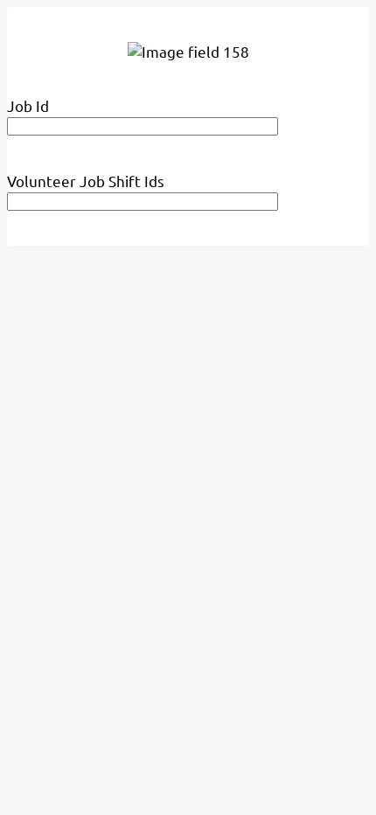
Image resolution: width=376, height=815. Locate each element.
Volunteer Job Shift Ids (85, 180)
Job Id (28, 105)
